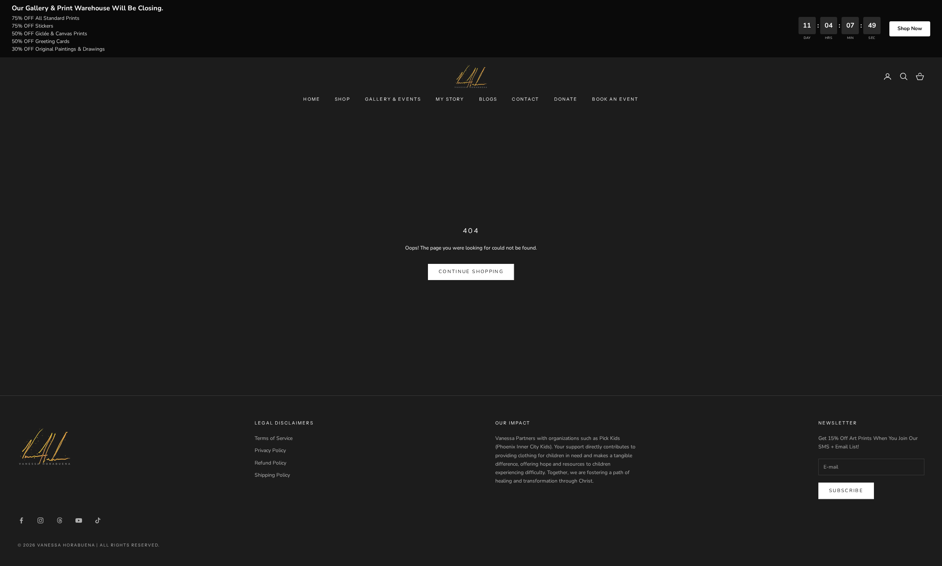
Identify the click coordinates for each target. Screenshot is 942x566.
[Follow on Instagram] (40, 520)
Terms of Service (274, 438)
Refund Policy (270, 462)
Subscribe (846, 490)
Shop (342, 99)
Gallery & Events (393, 99)
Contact (525, 99)
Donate (566, 99)
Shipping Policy (272, 475)
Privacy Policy (270, 450)
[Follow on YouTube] (78, 520)
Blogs (488, 99)
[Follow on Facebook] (21, 520)
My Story (450, 99)
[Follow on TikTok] (98, 520)
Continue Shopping (471, 271)
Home (311, 99)
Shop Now (909, 28)
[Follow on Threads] (59, 520)
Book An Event (615, 99)
